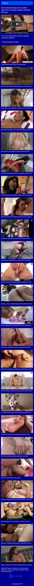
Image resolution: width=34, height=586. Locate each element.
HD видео (20, 35)
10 (20, 576)
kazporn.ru (16, 584)
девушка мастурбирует (7, 37)
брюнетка (26, 35)
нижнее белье (13, 35)
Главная (5, 3)
